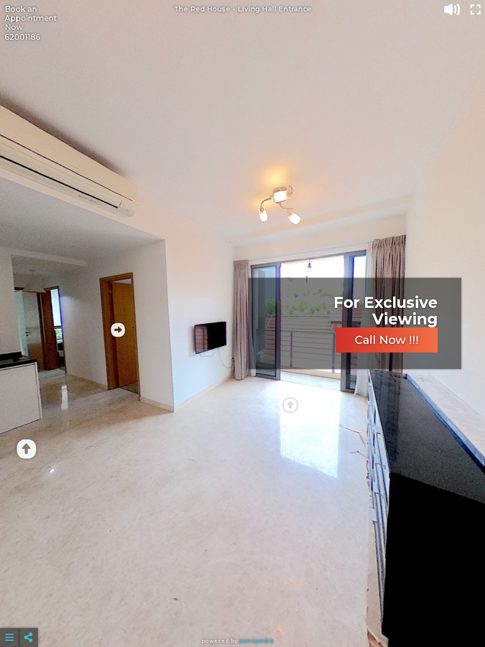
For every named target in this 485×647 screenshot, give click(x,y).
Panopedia (257, 640)
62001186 (22, 37)
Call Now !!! (387, 340)
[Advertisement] (243, 614)
